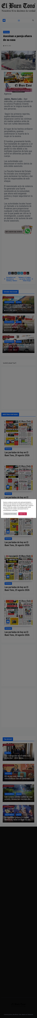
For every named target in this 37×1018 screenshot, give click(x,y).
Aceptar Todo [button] (22, 513)
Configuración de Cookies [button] (10, 513)
